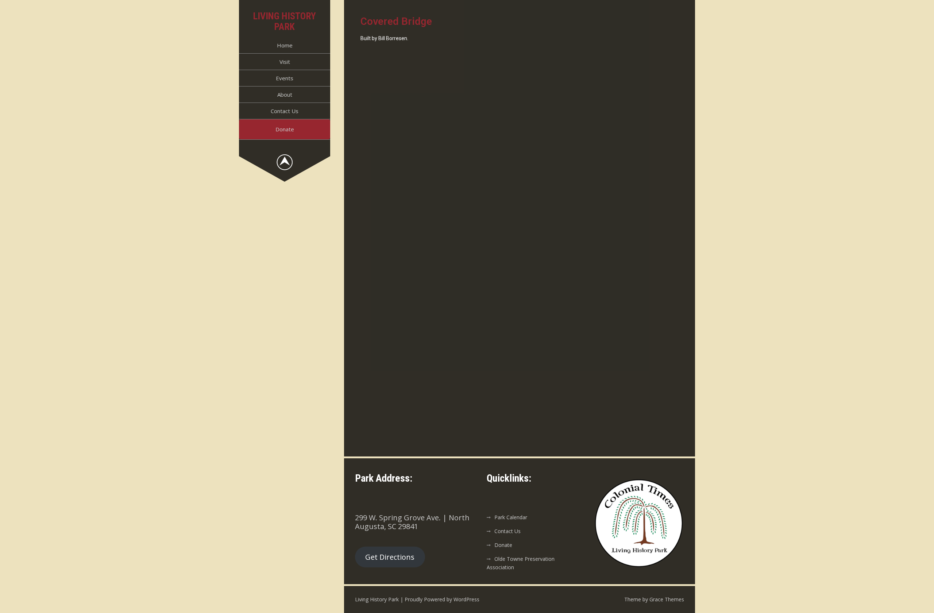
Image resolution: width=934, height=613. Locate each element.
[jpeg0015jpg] (440, 119)
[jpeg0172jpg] (599, 239)
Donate (284, 129)
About (284, 94)
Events (284, 78)
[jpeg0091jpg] (599, 119)
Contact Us (284, 111)
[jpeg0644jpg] (599, 359)
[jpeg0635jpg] (440, 359)
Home (285, 45)
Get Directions (389, 557)
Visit (284, 61)
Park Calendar (510, 517)
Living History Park (284, 21)
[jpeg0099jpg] (440, 239)
